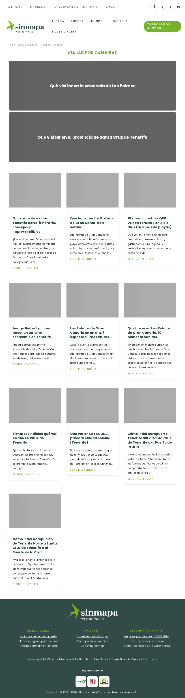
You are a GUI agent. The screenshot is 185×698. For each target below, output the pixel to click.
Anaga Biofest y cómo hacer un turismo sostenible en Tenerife (32, 332)
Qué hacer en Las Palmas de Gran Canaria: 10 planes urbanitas (149, 332)
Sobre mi (120, 21)
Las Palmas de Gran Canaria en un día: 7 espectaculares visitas (89, 332)
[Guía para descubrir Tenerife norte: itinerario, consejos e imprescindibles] (35, 190)
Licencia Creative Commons (138, 659)
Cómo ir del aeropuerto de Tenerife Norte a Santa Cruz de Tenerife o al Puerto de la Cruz (35, 545)
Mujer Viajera (64, 31)
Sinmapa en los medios (92, 641)
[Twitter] (162, 7)
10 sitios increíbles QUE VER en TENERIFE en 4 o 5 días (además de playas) (150, 222)
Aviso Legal (35, 659)
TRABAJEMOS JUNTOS (158, 26)
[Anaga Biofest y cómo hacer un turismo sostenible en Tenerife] (35, 300)
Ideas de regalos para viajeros (38, 641)
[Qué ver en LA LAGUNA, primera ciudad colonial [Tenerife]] (92, 405)
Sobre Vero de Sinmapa (92, 636)
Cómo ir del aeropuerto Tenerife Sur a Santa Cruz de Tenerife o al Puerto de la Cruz (150, 440)
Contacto (110, 6)
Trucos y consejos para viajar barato (147, 646)
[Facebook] (154, 7)
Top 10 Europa (37, 6)
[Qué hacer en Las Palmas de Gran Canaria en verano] (92, 190)
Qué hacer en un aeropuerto (38, 636)
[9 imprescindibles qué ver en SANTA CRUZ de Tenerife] (35, 405)
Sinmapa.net (87, 692)
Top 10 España (14, 6)
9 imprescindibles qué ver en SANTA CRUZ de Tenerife (35, 438)
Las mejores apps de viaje (147, 641)
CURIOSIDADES (38, 631)
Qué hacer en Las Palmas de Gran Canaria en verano (91, 222)
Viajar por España (28, 44)
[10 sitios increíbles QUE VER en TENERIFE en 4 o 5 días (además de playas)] (150, 190)
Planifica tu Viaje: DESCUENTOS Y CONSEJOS (76, 6)
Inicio (12, 44)
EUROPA (77, 21)
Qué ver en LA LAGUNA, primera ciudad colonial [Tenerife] (90, 438)
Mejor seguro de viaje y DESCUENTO (146, 636)
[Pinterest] (178, 7)
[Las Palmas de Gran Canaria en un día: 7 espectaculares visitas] (92, 300)
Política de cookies (87, 659)
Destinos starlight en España (38, 646)
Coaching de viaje (92, 646)
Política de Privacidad (58, 659)
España (58, 21)
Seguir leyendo (24, 268)
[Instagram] (170, 7)
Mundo (97, 21)
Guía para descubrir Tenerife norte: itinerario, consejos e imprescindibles (34, 225)
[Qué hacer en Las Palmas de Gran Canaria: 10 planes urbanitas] (150, 300)
